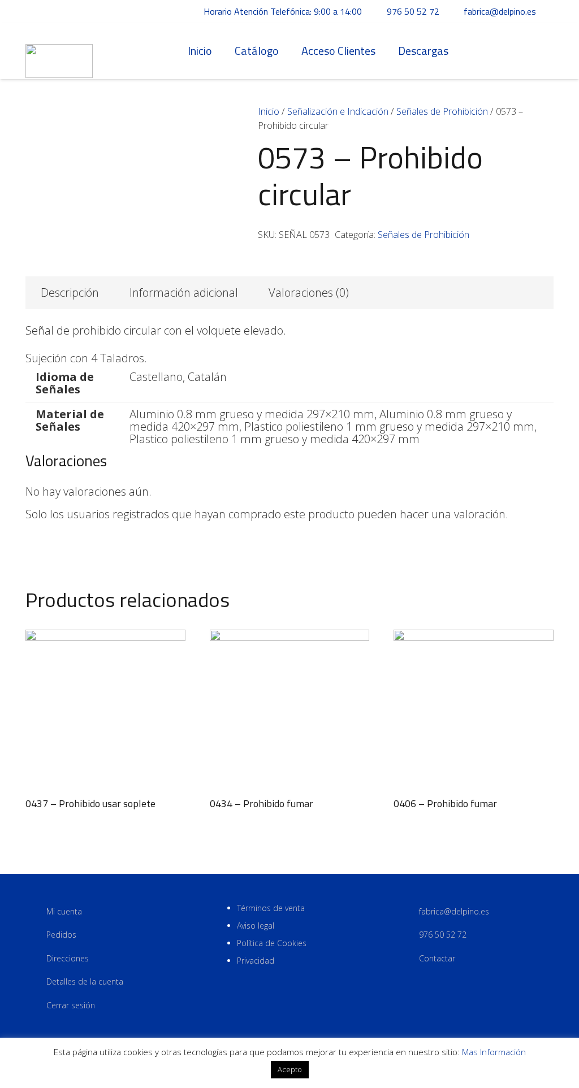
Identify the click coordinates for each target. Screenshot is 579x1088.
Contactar (437, 958)
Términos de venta (271, 908)
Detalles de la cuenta (84, 981)
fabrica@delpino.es (454, 911)
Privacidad (255, 960)
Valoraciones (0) (309, 292)
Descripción (70, 292)
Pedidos (61, 934)
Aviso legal (255, 925)
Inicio (268, 111)
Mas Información (494, 1051)
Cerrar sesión (70, 1005)
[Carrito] (541, 51)
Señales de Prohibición (442, 111)
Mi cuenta (64, 911)
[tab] (69, 292)
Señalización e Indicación (337, 111)
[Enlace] (59, 51)
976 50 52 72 (442, 934)
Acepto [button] (290, 1069)
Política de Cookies (271, 943)
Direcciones (67, 958)
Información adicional (183, 292)
